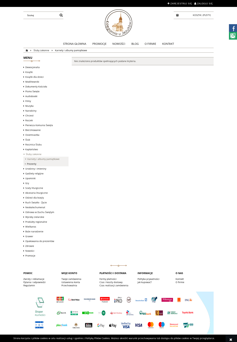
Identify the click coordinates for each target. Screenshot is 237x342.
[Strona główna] (118, 23)
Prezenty (31, 163)
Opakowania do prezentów (39, 241)
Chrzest (29, 115)
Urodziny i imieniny (35, 168)
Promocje (30, 255)
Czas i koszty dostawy (111, 282)
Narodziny (30, 110)
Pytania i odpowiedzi (34, 282)
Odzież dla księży (34, 197)
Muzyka (29, 105)
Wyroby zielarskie (34, 216)
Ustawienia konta (70, 282)
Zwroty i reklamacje (33, 278)
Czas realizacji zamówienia (113, 285)
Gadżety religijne (34, 173)
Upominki (30, 178)
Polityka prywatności (148, 278)
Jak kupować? (145, 282)
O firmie (180, 282)
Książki (29, 72)
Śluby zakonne (33, 154)
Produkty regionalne (36, 221)
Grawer (29, 236)
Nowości (29, 250)
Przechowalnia (69, 285)
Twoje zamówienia (71, 278)
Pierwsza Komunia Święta (39, 125)
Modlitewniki (32, 81)
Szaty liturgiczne (34, 188)
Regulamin (29, 285)
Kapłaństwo (31, 149)
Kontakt (180, 278)
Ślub (27, 139)
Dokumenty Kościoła (36, 86)
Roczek (29, 120)
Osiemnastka (32, 134)
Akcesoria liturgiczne (36, 192)
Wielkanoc (30, 226)
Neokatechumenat (35, 207)
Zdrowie (29, 245)
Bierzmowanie (33, 130)
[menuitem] (74, 44)
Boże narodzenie (34, 231)
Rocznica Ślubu (33, 144)
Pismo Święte (32, 91)
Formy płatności (108, 278)
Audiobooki (31, 96)
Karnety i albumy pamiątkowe (43, 159)
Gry (27, 183)
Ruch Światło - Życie (36, 202)
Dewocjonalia (32, 67)
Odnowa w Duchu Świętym (39, 212)
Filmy (28, 101)
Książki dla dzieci (34, 76)
